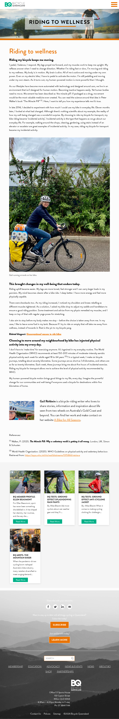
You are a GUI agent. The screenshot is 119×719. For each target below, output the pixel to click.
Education (35, 666)
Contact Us (35, 713)
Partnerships (65, 671)
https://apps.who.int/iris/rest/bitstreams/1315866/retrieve (52, 455)
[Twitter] (55, 607)
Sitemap (57, 713)
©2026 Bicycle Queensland (76, 713)
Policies (47, 713)
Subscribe (59, 625)
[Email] (70, 607)
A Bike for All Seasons (67, 419)
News (91, 666)
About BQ (105, 666)
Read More (20, 521)
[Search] (72, 658)
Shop (48, 671)
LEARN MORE (59, 640)
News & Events (73, 666)
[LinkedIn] (62, 607)
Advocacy (53, 666)
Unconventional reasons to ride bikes (43, 334)
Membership (15, 666)
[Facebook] (48, 607)
